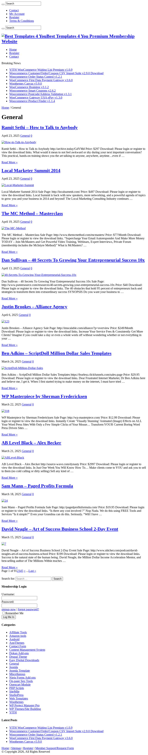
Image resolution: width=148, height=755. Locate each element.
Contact (14, 10)
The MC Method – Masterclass (32, 213)
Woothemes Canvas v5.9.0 (25, 83)
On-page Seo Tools (21, 681)
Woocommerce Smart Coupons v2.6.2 (32, 90)
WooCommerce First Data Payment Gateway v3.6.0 (41, 80)
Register (14, 17)
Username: (8, 594)
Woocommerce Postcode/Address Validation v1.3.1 (40, 94)
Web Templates (18, 698)
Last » (32, 570)
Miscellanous (17, 674)
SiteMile (14, 691)
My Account (16, 13)
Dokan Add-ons (19, 653)
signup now (9, 609)
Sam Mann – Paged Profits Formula (37, 485)
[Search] (3, 4)
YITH (13, 712)
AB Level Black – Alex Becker (31, 442)
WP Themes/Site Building (25, 709)
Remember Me (14, 613)
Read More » (10, 162)
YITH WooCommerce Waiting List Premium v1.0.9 (40, 69)
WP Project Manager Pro (24, 705)
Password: (8, 601)
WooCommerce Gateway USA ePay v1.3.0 (35, 97)
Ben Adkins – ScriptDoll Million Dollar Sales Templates (56, 353)
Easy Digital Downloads (24, 660)
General (25, 135)
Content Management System (27, 649)
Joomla (13, 667)
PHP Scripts (16, 688)
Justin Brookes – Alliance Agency (34, 306)
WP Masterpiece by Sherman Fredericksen (44, 396)
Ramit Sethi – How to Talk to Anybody (40, 127)
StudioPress (16, 695)
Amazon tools (17, 635)
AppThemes (16, 642)
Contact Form (17, 646)
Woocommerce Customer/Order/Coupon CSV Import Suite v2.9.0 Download (56, 73)
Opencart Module (20, 684)
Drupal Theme (18, 656)
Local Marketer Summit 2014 (31, 170)
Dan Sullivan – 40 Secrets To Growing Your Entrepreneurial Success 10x (73, 260)
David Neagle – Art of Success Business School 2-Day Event (60, 528)
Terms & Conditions (21, 20)
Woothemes (16, 702)
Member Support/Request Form (54, 748)
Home (13, 49)
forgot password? (28, 609)
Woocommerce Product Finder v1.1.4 (32, 101)
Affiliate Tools (18, 632)
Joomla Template (19, 670)
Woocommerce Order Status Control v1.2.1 (35, 76)
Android (14, 639)
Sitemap (16, 748)
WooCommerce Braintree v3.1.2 (29, 87)
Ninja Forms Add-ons (22, 677)
